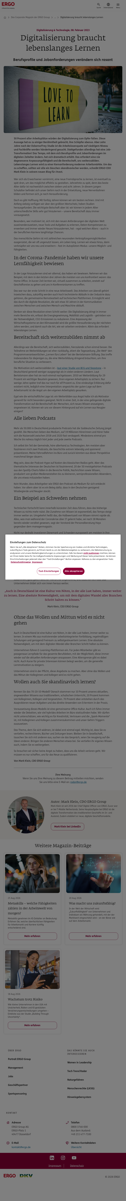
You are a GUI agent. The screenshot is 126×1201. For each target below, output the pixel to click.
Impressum (37, 562)
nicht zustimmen (91, 553)
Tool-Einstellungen (49, 571)
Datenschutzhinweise (21, 562)
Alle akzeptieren (74, 571)
